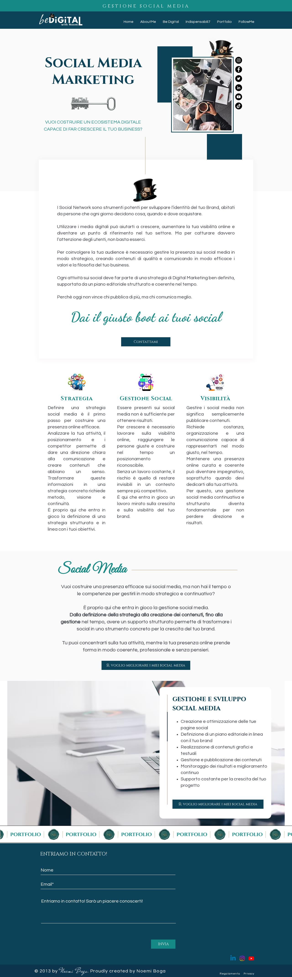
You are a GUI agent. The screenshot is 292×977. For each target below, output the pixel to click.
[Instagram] (242, 958)
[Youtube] (251, 958)
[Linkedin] (233, 958)
